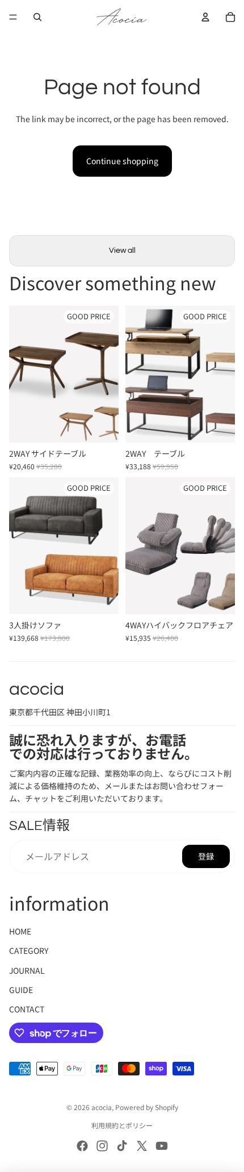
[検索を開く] (37, 17)
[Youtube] (162, 1146)
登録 (206, 856)
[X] (142, 1146)
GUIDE (21, 989)
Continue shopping (122, 160)
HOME (20, 931)
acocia (101, 1107)
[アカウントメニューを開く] (205, 17)
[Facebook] (82, 1146)
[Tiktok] (122, 1146)
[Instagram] (102, 1146)
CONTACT (26, 1009)
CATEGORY (28, 950)
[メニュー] (13, 17)
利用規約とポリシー (122, 1125)
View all (122, 251)
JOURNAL (27, 970)
